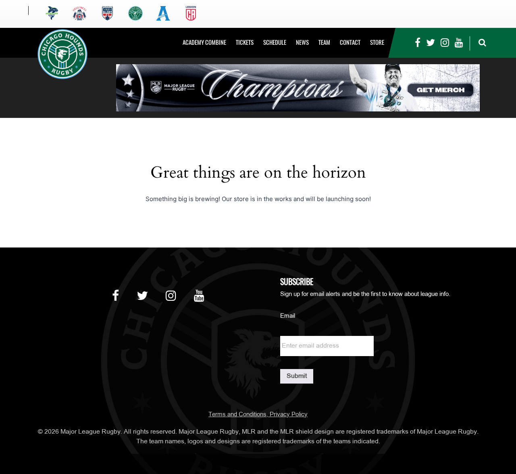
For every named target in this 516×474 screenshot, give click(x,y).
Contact (350, 42)
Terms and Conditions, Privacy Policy (258, 414)
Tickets (245, 42)
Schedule (274, 42)
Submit (297, 376)
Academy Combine (204, 42)
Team (324, 42)
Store (377, 42)
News (302, 42)
